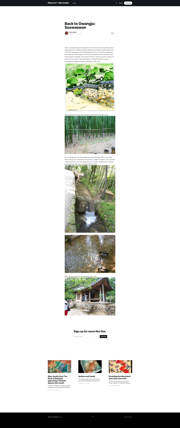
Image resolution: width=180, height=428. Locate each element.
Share (112, 33)
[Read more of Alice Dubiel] (67, 33)
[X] (92, 416)
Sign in (121, 3)
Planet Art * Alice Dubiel (58, 3)
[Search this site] (116, 3)
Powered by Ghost (128, 417)
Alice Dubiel (72, 32)
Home (74, 3)
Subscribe (128, 3)
